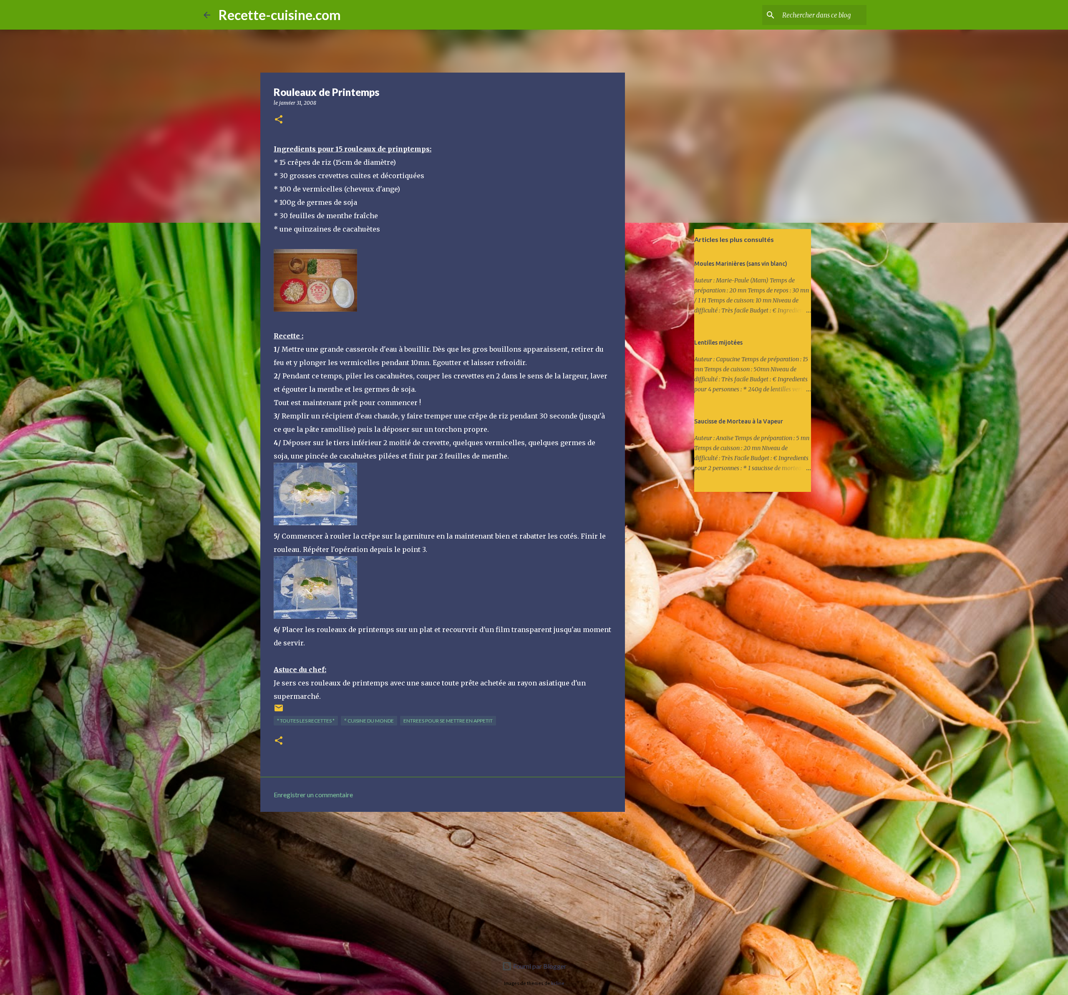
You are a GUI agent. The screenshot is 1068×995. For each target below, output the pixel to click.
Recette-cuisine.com (280, 15)
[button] (279, 120)
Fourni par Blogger (539, 966)
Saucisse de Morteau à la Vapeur (738, 421)
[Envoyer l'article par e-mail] (279, 711)
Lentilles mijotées (718, 342)
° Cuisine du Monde (369, 721)
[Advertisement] (442, 882)
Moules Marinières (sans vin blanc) (740, 263)
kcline (557, 983)
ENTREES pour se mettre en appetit (448, 721)
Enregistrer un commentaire (313, 795)
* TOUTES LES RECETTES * (306, 721)
